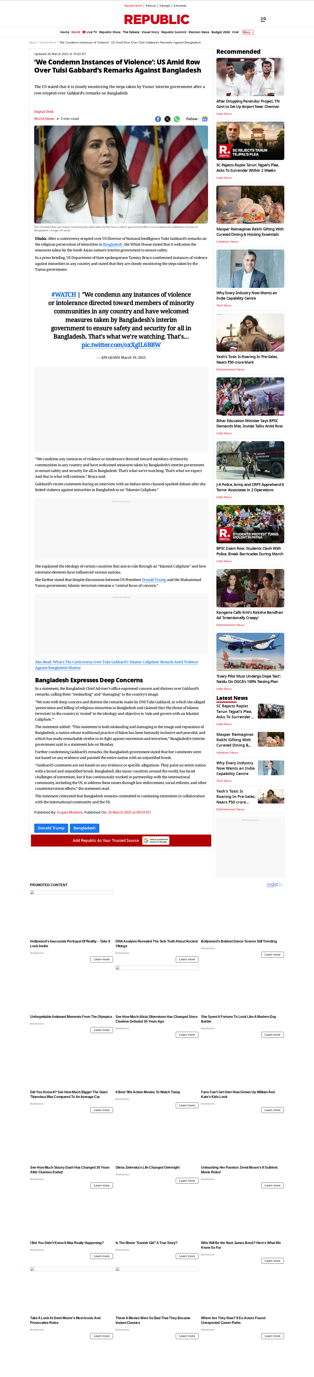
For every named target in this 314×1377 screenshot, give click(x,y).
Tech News (224, 305)
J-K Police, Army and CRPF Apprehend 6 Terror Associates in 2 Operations (250, 487)
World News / (48, 42)
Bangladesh (112, 244)
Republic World (133, 6)
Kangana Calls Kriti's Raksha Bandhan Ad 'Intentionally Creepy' (249, 615)
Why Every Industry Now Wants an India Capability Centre (246, 295)
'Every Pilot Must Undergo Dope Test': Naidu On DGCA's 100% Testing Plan (248, 679)
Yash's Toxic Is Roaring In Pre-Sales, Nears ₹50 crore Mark (247, 359)
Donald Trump (154, 579)
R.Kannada (180, 6)
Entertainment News (230, 369)
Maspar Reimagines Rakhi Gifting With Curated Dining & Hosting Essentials (250, 231)
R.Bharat (151, 6)
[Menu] (261, 19)
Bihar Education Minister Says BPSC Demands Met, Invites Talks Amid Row (249, 423)
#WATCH (63, 294)
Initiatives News (227, 241)
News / (33, 42)
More (246, 32)
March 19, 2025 (133, 357)
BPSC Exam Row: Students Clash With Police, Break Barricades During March (249, 551)
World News (44, 118)
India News (224, 113)
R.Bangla (165, 6)
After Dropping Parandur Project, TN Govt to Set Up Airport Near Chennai (247, 104)
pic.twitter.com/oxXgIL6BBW (121, 345)
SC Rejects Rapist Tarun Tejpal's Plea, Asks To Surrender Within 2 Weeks (247, 167)
